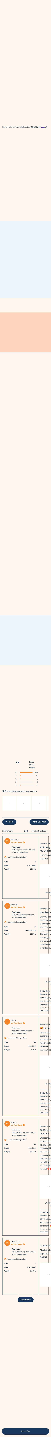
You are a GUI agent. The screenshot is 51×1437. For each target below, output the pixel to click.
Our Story (6, 1366)
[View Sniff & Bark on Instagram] (18, 1415)
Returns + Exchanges (11, 1389)
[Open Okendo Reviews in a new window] (39, 814)
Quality (5, 189)
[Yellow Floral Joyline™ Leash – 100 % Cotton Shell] (7, 62)
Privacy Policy (8, 1397)
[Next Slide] (47, 803)
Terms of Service (9, 1393)
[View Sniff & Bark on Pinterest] (11, 1415)
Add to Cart (25, 1431)
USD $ (4, 1410)
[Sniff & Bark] (10, 8)
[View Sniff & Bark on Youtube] (24, 1415)
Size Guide (6, 134)
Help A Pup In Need (10, 1374)
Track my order (8, 1386)
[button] (25, 161)
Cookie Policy (8, 1401)
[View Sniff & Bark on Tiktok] (31, 1415)
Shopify (26, 1423)
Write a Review (40, 823)
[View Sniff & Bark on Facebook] (4, 1415)
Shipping (6, 200)
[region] (25, 803)
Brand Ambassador (10, 1378)
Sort (26, 831)
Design (5, 195)
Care (4, 206)
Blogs (4, 1370)
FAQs (4, 1382)
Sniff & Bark (12, 1423)
